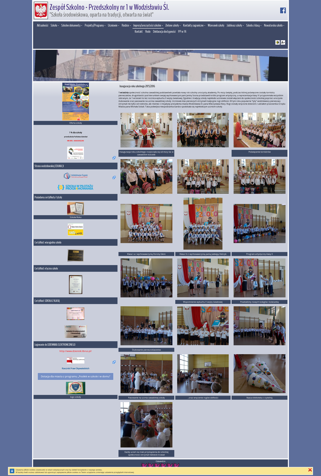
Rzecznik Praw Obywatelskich (75, 368)
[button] (55, 26)
